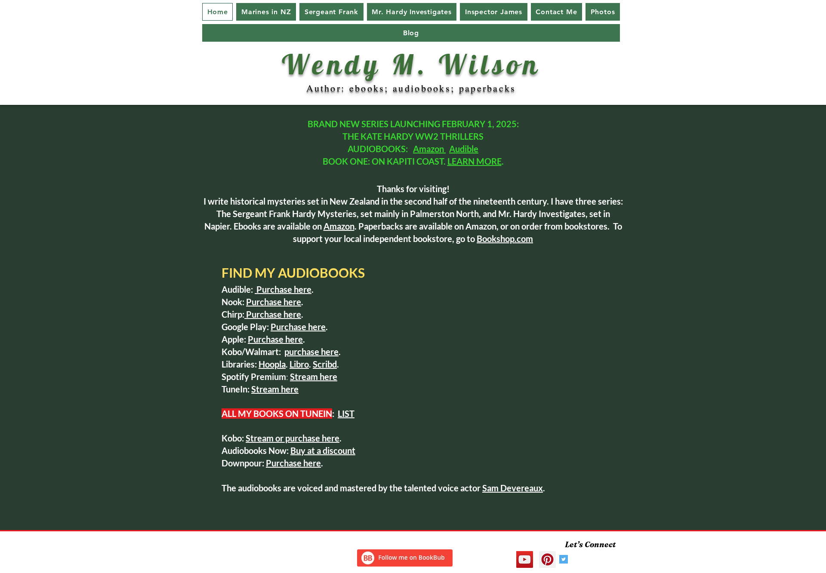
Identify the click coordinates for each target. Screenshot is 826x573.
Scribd (325, 364)
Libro (299, 364)
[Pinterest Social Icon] (547, 559)
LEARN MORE (474, 161)
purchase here (311, 351)
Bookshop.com (505, 238)
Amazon (429, 149)
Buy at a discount (322, 450)
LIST (346, 413)
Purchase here (283, 289)
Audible (463, 149)
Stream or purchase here (292, 438)
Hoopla (272, 364)
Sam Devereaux (512, 488)
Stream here (275, 389)
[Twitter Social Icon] (563, 559)
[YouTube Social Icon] (524, 559)
